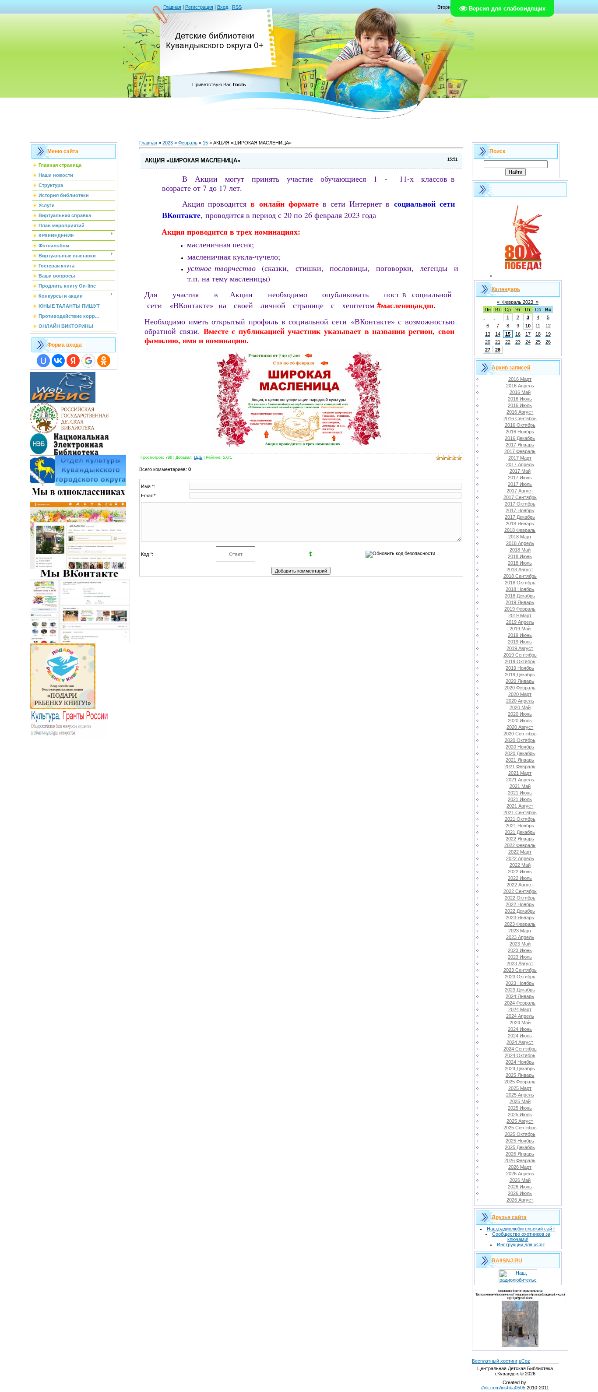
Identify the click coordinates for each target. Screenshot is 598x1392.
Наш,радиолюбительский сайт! (521, 1228)
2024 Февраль (519, 1002)
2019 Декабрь (520, 674)
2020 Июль (520, 720)
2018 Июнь (520, 556)
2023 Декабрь (520, 989)
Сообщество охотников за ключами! (521, 1236)
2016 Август (520, 412)
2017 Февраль (519, 451)
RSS (237, 7)
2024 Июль (520, 1035)
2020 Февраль (519, 687)
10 (528, 325)
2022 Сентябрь (520, 891)
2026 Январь (520, 1153)
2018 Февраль (519, 530)
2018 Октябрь (520, 582)
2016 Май (520, 392)
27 (487, 349)
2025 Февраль (519, 1081)
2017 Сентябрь (520, 497)
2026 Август (520, 1199)
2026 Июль (520, 1193)
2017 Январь (520, 444)
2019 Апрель (520, 622)
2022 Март (519, 851)
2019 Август (520, 648)
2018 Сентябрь (520, 576)
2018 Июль (520, 563)
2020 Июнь (520, 714)
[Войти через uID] (43, 360)
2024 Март (519, 1009)
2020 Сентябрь (520, 733)
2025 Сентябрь (520, 1127)
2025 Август (520, 1121)
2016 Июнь (520, 398)
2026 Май (520, 1180)
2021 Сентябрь (520, 812)
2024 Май (520, 1022)
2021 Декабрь (520, 832)
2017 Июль (520, 484)
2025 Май (520, 1101)
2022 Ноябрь (520, 904)
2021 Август (520, 805)
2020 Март (519, 694)
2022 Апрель (520, 858)
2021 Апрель (520, 779)
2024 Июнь (520, 1029)
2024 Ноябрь (520, 1062)
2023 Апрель (520, 937)
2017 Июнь (520, 477)
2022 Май (520, 865)
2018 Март (519, 536)
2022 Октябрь (520, 897)
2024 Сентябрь (520, 1048)
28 (497, 349)
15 (205, 142)
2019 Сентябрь (520, 654)
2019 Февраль (519, 609)
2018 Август (520, 569)
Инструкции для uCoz (521, 1244)
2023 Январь (520, 917)
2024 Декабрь (520, 1068)
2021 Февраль (519, 766)
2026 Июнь (520, 1186)
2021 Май (520, 786)
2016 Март (519, 379)
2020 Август (520, 727)
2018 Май (520, 549)
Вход (222, 7)
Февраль (187, 142)
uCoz (524, 1361)
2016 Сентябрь (520, 418)
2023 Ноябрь (520, 983)
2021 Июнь (520, 792)
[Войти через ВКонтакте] (58, 360)
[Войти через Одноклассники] (103, 360)
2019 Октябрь (520, 661)
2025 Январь (520, 1075)
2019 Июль (520, 641)
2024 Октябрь (520, 1055)
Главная (172, 7)
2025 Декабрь (520, 1147)
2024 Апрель (520, 1016)
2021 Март (519, 773)
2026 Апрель (520, 1173)
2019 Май (520, 628)
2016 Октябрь (520, 425)
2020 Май (520, 707)
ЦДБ (198, 457)
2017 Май (520, 471)
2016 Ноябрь (520, 431)
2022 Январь (520, 838)
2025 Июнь (520, 1108)
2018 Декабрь (520, 595)
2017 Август (520, 490)
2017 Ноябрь (520, 510)
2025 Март (519, 1088)
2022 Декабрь (520, 911)
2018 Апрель (520, 543)
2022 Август (520, 884)
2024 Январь (520, 996)
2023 (167, 142)
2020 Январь (520, 681)
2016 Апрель (520, 385)
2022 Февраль (519, 845)
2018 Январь (520, 523)
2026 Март (519, 1167)
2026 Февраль (519, 1160)
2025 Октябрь (520, 1134)
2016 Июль (520, 405)
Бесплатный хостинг (494, 1361)
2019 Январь (520, 602)
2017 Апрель (520, 464)
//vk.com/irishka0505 (503, 1387)
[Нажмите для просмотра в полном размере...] (299, 445)
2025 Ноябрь (520, 1140)
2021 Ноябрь (520, 825)
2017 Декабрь (520, 517)
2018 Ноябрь (520, 589)
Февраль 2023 (517, 302)
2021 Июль (520, 799)
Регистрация (199, 7)
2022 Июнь (520, 871)
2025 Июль (520, 1114)
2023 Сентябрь (520, 970)
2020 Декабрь (520, 753)
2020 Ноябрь (520, 746)
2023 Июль (520, 957)
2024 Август (520, 1042)
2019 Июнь (520, 635)
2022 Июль (520, 878)
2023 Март (519, 930)
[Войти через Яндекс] (73, 360)
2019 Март (519, 615)
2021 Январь (520, 760)
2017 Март (519, 457)
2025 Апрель (520, 1094)
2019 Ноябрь (520, 668)
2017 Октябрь (520, 503)
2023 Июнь (520, 950)
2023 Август (520, 963)
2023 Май (520, 943)
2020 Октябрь (520, 740)
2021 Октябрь (520, 819)
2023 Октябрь (520, 976)
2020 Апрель (520, 700)
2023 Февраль (519, 924)
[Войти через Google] (88, 361)
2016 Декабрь (520, 438)
